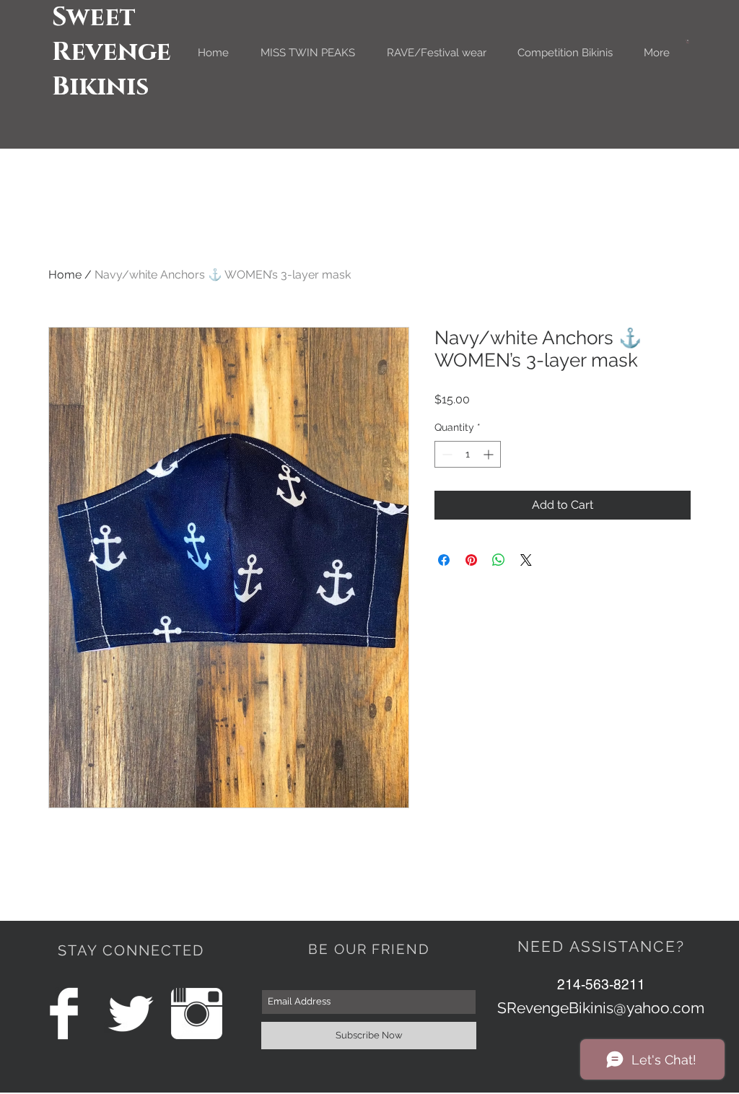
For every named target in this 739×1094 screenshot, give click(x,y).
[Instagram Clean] (196, 1013)
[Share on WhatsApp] (498, 560)
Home (65, 274)
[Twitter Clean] (130, 1013)
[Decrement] (446, 454)
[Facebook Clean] (64, 1013)
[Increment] (490, 454)
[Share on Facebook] (443, 560)
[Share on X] (526, 560)
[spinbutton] (468, 454)
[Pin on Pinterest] (471, 560)
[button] (688, 41)
